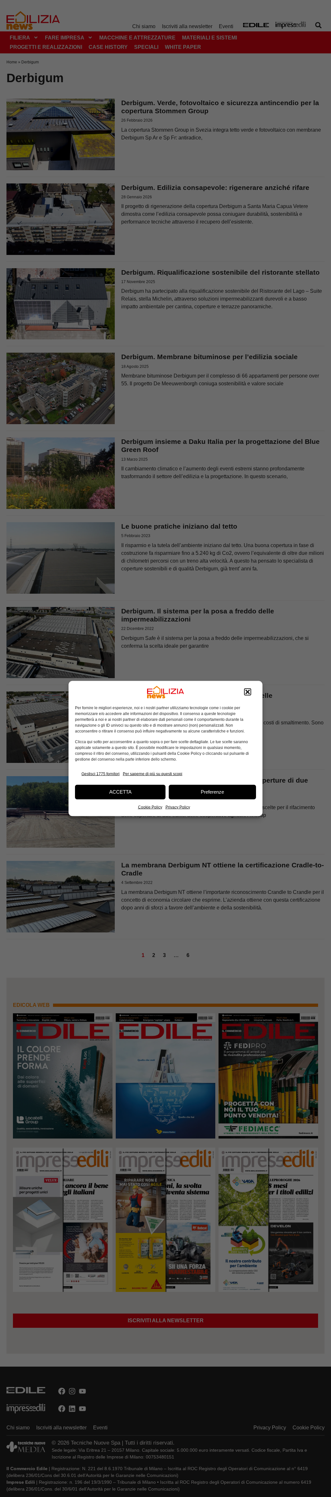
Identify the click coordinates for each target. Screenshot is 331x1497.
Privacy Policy (178, 807)
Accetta (120, 792)
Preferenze (212, 792)
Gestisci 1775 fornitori (100, 774)
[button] (247, 692)
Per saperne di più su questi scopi (152, 774)
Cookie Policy (150, 807)
